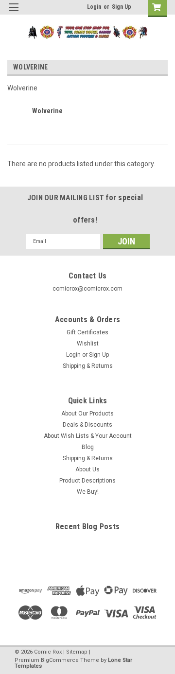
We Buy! (88, 491)
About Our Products (87, 413)
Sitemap (77, 652)
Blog (88, 447)
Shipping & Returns (88, 366)
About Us (87, 469)
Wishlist (88, 343)
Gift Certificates (87, 332)
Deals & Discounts (87, 424)
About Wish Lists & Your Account (88, 435)
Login (94, 6)
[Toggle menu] (13, 13)
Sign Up (121, 6)
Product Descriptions (87, 480)
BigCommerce (60, 660)
